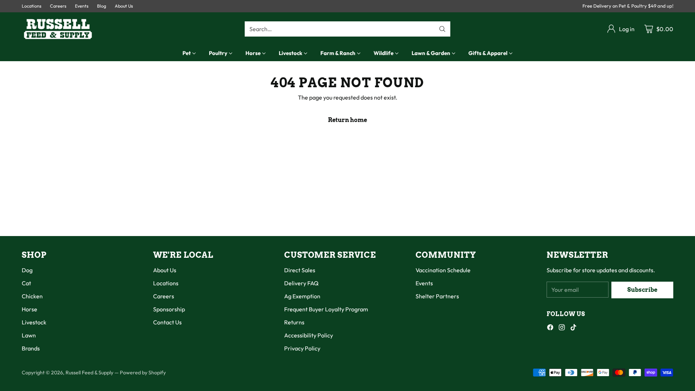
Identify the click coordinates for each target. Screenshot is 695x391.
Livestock (34, 322)
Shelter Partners (437, 296)
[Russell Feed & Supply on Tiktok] (573, 328)
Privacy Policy (302, 348)
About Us (164, 270)
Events (424, 283)
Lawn (29, 335)
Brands (31, 348)
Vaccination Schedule (443, 270)
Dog (27, 270)
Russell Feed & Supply (89, 372)
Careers (163, 296)
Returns (294, 322)
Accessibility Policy (308, 335)
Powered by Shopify (143, 372)
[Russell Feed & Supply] (58, 29)
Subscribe (642, 289)
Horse (29, 309)
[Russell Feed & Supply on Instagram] (561, 328)
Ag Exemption (302, 296)
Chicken (32, 296)
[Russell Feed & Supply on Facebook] (550, 328)
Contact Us (167, 322)
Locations (165, 283)
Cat (26, 283)
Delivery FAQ (301, 283)
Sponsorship (169, 309)
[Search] (442, 29)
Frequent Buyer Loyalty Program (326, 309)
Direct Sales (299, 270)
